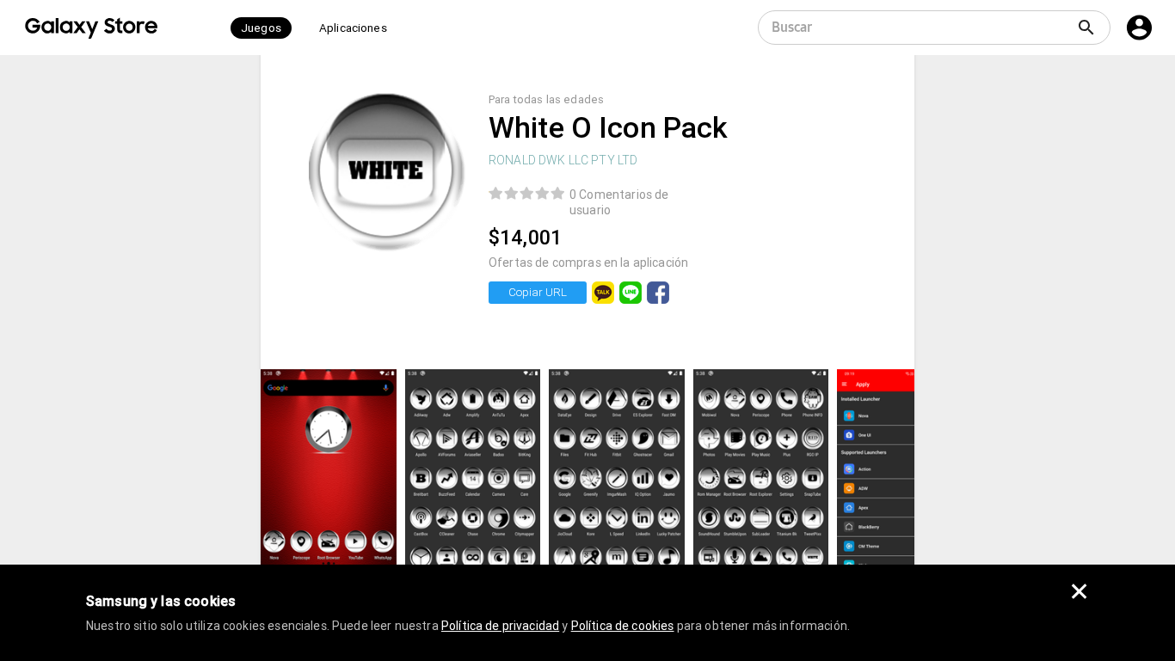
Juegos (261, 28)
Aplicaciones (353, 28)
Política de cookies (622, 625)
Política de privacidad (500, 625)
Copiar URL (537, 292)
